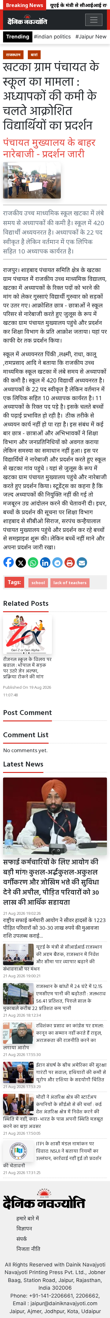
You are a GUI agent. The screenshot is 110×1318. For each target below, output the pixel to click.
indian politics (54, 37)
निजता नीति (28, 1249)
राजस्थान (13, 54)
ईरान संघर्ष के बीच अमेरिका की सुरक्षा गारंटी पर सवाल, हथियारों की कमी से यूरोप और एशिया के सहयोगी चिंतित (71, 1073)
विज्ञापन (24, 1229)
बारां (34, 54)
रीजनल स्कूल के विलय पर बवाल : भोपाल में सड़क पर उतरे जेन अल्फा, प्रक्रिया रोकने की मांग (27, 668)
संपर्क (21, 1239)
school (38, 582)
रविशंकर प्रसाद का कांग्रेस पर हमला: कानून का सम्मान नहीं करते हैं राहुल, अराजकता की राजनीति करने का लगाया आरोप (53, 1037)
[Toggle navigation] (93, 20)
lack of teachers (69, 582)
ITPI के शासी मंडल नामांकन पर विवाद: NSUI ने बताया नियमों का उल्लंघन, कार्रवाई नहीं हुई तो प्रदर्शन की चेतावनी (52, 1155)
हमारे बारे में (27, 1219)
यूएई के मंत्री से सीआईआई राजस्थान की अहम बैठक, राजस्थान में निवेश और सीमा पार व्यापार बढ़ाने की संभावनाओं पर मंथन (52, 958)
